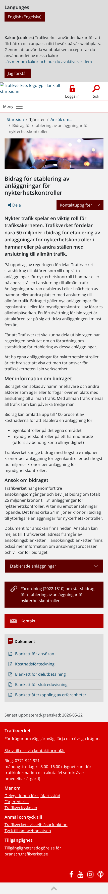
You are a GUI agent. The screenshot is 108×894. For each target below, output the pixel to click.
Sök (96, 96)
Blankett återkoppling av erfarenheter (50, 694)
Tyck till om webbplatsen (28, 830)
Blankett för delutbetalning (40, 674)
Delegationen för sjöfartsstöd (32, 795)
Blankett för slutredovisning (41, 684)
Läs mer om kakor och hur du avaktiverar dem (48, 61)
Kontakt (28, 621)
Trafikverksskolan (21, 807)
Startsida (15, 119)
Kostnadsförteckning (35, 664)
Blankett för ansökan (34, 653)
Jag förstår (17, 73)
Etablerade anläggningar (33, 566)
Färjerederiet (17, 801)
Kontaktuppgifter (76, 205)
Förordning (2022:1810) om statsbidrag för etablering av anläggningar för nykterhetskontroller (57, 594)
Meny (8, 106)
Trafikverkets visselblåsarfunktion (36, 824)
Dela (16, 205)
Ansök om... (61, 119)
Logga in (72, 96)
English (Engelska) (24, 17)
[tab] (54, 566)
